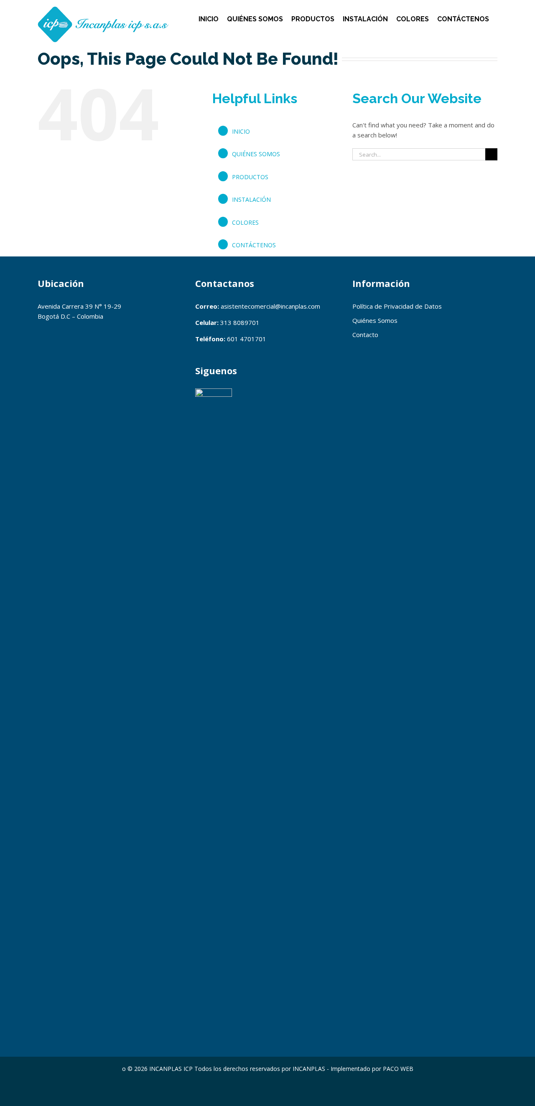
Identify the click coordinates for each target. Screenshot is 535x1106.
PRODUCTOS (250, 177)
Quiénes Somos (374, 320)
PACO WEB (398, 1069)
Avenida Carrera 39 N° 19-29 (79, 306)
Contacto (365, 334)
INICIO (241, 131)
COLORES (245, 222)
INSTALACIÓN (251, 199)
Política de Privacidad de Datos (397, 306)
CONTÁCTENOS (254, 245)
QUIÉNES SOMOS (256, 154)
